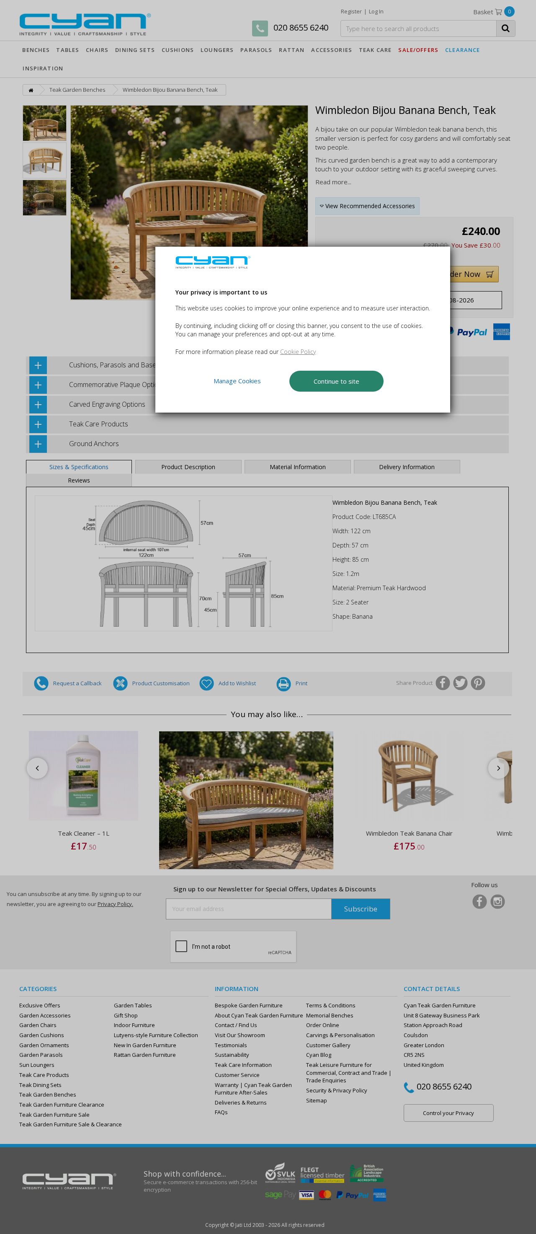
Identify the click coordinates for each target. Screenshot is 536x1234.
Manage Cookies (237, 381)
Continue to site (336, 381)
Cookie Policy (298, 352)
